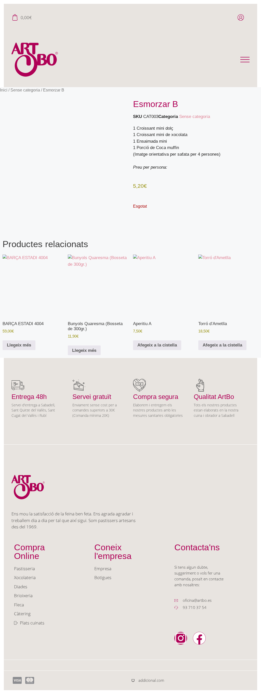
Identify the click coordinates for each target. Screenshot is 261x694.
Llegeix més (19, 345)
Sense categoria (25, 90)
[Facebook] (199, 638)
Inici (3, 90)
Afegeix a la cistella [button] (157, 345)
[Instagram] (180, 638)
